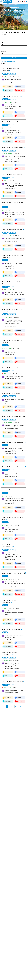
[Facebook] (18, 2)
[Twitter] (22, 2)
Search (14, 58)
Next (20, 706)
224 (16, 706)
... (13, 706)
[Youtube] (24, 2)
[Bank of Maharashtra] (6, 2)
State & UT (3, 38)
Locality (2, 47)
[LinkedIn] (26, 2)
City (2, 42)
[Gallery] (14, 18)
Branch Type (4, 51)
